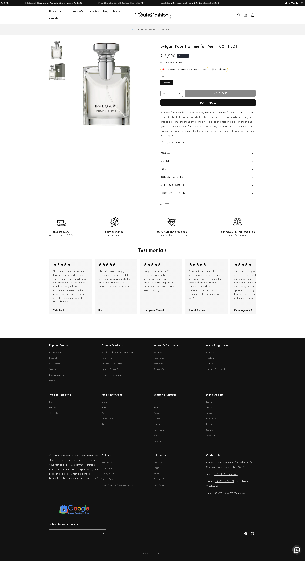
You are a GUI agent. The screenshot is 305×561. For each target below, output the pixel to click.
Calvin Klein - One (110, 358)
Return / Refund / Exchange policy (118, 484)
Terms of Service (109, 479)
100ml (168, 83)
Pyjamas (157, 435)
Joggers (157, 441)
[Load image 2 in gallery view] (57, 72)
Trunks (104, 407)
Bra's (51, 401)
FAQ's (157, 468)
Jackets (209, 429)
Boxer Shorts (107, 418)
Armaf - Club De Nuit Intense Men (117, 352)
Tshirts (156, 401)
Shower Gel (159, 369)
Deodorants (159, 358)
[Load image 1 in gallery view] (57, 50)
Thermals (105, 424)
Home (133, 29)
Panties (52, 407)
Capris (157, 418)
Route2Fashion (156, 554)
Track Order (159, 484)
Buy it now (208, 103)
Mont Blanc (54, 363)
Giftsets (209, 363)
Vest (103, 413)
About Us (158, 462)
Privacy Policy (108, 473)
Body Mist (158, 363)
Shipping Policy (109, 468)
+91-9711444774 (224, 481)
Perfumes (158, 352)
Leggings (158, 424)
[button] (64, 11)
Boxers (157, 413)
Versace (52, 369)
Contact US (159, 479)
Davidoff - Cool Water (112, 363)
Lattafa (52, 380)
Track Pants (159, 429)
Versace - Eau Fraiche (111, 374)
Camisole (53, 413)
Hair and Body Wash (216, 369)
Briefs (104, 401)
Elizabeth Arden (56, 374)
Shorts (156, 407)
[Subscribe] (102, 533)
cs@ (216, 474)
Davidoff (53, 358)
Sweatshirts (211, 435)
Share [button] (166, 203)
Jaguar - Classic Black (112, 369)
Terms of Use (107, 462)
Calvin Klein (55, 352)
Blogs (156, 473)
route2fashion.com (228, 474)
